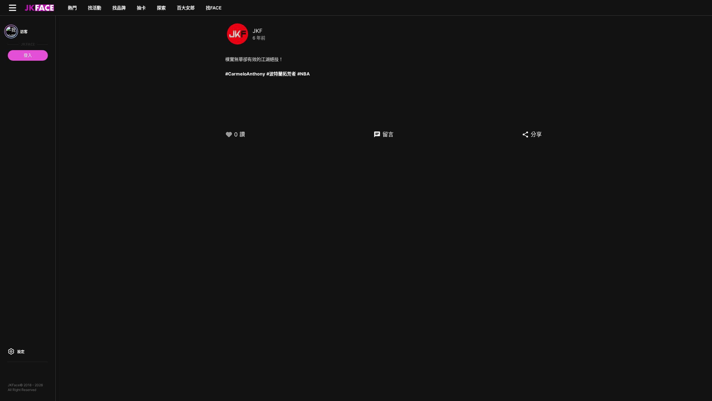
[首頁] (38, 7)
